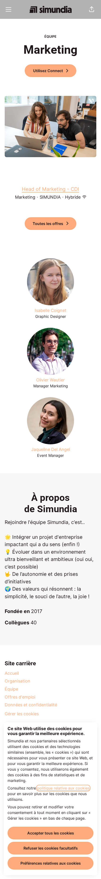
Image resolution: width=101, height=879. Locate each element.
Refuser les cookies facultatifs (50, 848)
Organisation (17, 681)
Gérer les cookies (22, 713)
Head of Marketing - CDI (50, 189)
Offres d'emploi (20, 697)
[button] (91, 9)
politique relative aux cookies (63, 788)
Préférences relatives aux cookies (50, 863)
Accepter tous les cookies (50, 833)
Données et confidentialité (31, 704)
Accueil (12, 673)
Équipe (11, 689)
